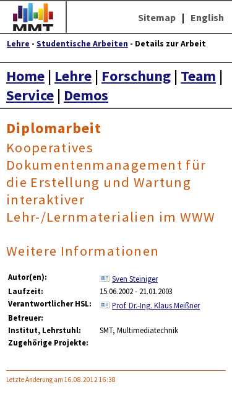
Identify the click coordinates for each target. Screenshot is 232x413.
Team (198, 75)
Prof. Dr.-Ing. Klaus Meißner (156, 305)
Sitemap (157, 17)
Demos (86, 95)
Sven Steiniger (135, 279)
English (207, 17)
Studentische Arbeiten (82, 43)
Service (30, 95)
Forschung (136, 75)
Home (25, 75)
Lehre (18, 43)
